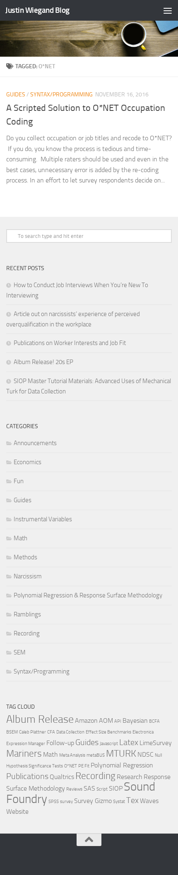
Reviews (74, 789)
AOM (106, 720)
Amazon (86, 720)
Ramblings (27, 614)
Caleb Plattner (32, 732)
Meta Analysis (72, 755)
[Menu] (167, 10)
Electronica (143, 732)
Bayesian (135, 720)
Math (20, 538)
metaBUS (96, 755)
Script (102, 789)
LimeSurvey (156, 743)
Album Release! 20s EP (43, 362)
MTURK (121, 753)
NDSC (145, 754)
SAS (89, 788)
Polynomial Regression (122, 765)
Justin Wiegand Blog (37, 10)
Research (129, 777)
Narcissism (28, 576)
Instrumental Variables (43, 519)
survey (66, 801)
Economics (27, 462)
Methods (25, 557)
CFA (51, 732)
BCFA (154, 721)
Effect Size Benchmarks (108, 732)
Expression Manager (25, 743)
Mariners (24, 753)
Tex (132, 800)
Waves (149, 801)
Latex (128, 742)
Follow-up (60, 743)
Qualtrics (62, 777)
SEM (20, 652)
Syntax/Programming (61, 94)
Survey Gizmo (93, 801)
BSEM (12, 732)
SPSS (53, 801)
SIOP (116, 788)
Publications (27, 776)
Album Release (40, 719)
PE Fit (83, 766)
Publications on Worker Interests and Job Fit (70, 343)
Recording (27, 633)
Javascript (109, 743)
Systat (119, 801)
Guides (15, 94)
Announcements (35, 443)
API (117, 721)
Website (17, 811)
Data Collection (70, 732)
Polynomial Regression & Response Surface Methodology (88, 595)
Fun (19, 481)
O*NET (70, 766)
